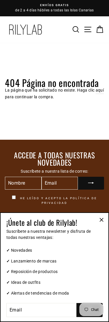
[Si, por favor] (91, 183)
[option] (54, 8)
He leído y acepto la (58, 200)
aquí (100, 90)
